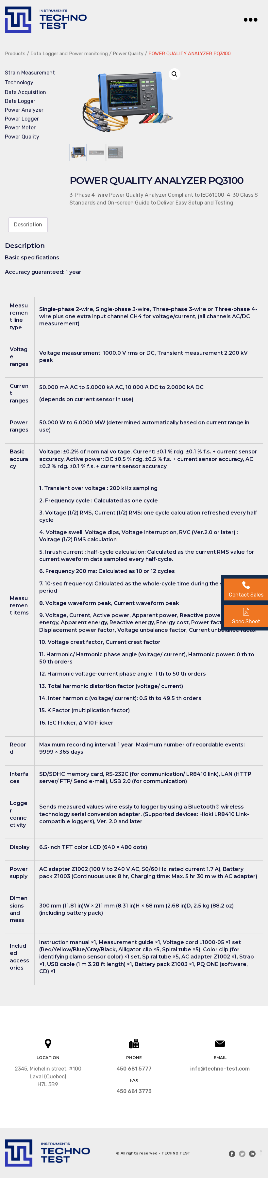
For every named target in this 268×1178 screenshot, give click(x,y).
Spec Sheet (246, 621)
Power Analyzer (24, 110)
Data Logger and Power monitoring (69, 54)
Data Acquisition (25, 92)
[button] (174, 74)
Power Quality (128, 54)
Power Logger (22, 119)
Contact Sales (246, 595)
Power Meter (20, 127)
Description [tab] (28, 224)
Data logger (20, 101)
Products (15, 54)
